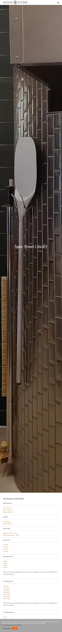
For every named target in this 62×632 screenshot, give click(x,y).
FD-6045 (5, 586)
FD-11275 (7, 596)
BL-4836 (5, 551)
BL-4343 (5, 547)
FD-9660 (6, 590)
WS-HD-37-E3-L (7, 508)
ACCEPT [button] (15, 628)
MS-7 (5, 567)
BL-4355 (5, 549)
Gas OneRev (6, 521)
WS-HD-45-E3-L (7, 510)
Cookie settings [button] (6, 628)
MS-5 (5, 563)
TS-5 (5, 617)
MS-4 (5, 561)
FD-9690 (6, 592)
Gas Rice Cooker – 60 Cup (10, 533)
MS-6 (5, 565)
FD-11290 (7, 598)
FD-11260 (7, 594)
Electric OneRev (7, 523)
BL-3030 (5, 545)
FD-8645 (6, 588)
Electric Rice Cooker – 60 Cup (11, 535)
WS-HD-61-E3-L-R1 (8, 512)
